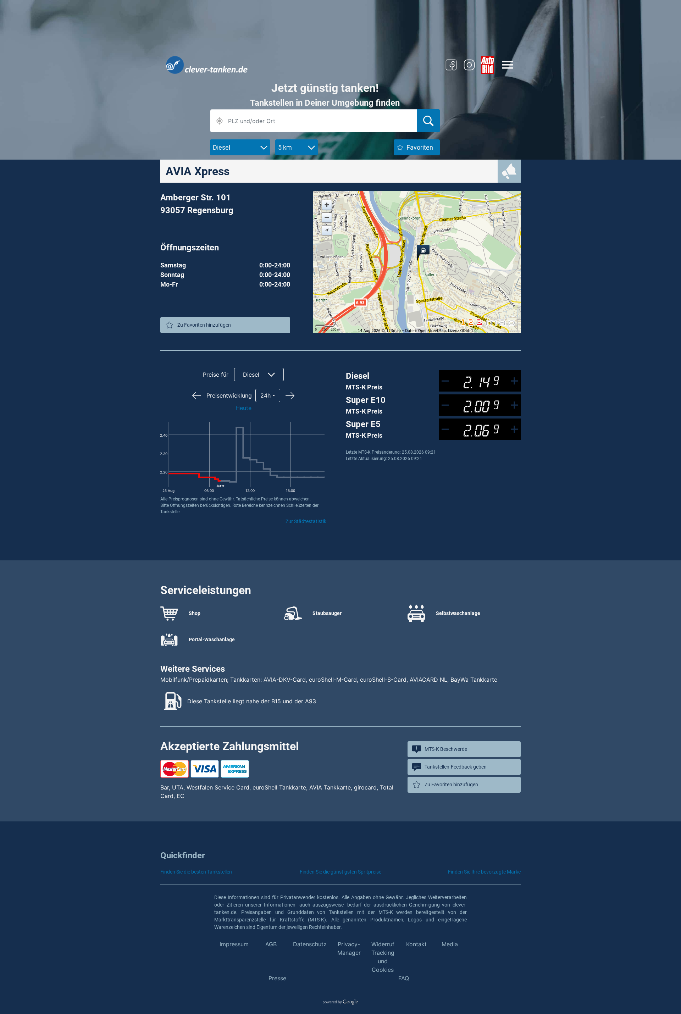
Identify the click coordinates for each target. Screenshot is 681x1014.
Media (450, 944)
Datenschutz (310, 944)
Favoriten (419, 147)
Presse (277, 978)
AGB (271, 944)
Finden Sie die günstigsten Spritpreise (340, 872)
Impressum (234, 944)
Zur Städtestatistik (306, 521)
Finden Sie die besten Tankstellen (196, 872)
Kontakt (416, 944)
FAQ (403, 978)
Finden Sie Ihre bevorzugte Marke (484, 872)
